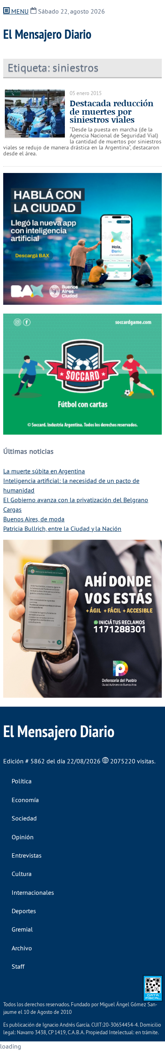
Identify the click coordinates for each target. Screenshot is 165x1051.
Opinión (23, 837)
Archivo (22, 948)
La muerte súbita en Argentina (44, 471)
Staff (18, 966)
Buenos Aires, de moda (33, 519)
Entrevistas (27, 855)
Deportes (24, 911)
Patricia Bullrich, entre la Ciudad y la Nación (62, 528)
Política (22, 781)
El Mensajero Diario (47, 34)
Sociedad (24, 818)
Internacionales (33, 892)
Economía (25, 800)
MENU (19, 11)
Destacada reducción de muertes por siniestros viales (111, 111)
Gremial (22, 929)
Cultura (22, 874)
